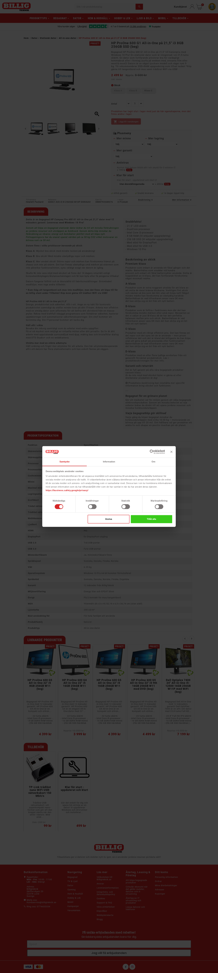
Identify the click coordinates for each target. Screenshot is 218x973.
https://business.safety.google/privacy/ (67, 490)
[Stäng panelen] (171, 452)
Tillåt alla (151, 519)
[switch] (92, 506)
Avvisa (108, 519)
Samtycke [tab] (64, 461)
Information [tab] (109, 461)
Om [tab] (153, 461)
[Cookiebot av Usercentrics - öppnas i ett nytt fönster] (152, 452)
